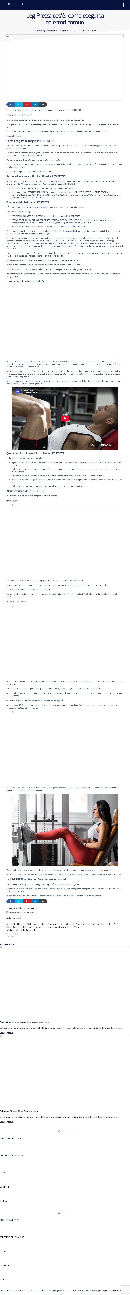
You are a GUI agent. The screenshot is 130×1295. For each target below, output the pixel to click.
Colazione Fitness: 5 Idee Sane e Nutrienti (19, 1111)
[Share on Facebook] (10, 104)
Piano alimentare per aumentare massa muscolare (24, 1022)
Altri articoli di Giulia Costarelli (20, 930)
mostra (18, 136)
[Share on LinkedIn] (35, 104)
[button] (122, 5)
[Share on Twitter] (19, 104)
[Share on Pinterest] (27, 104)
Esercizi (33, 908)
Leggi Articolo (6, 1033)
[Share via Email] (43, 104)
